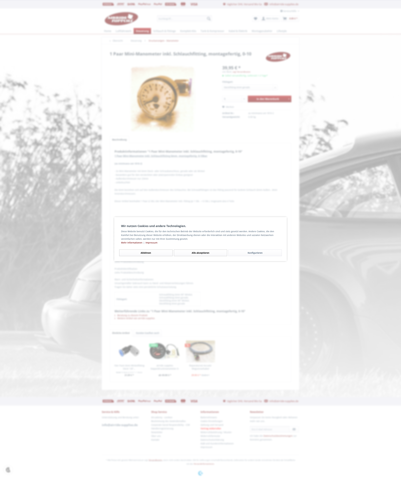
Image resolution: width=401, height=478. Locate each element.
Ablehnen (146, 252)
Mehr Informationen (132, 242)
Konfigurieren (255, 252)
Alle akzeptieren (200, 252)
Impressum (151, 242)
